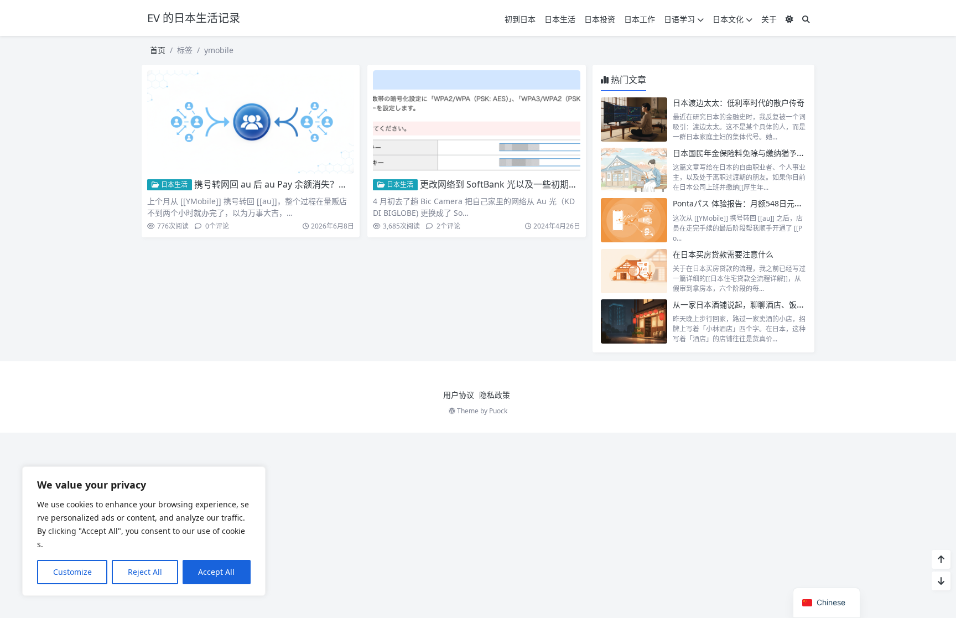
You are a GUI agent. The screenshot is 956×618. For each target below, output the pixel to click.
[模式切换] (789, 19)
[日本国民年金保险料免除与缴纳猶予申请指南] (634, 170)
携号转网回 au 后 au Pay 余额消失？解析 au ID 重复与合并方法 (319, 184)
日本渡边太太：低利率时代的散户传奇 (738, 102)
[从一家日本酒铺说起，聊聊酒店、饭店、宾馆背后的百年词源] (634, 321)
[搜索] (806, 19)
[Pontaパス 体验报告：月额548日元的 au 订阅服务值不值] (634, 220)
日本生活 (559, 19)
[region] (144, 531)
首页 (157, 50)
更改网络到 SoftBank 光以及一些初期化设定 (507, 184)
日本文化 (728, 19)
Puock (498, 411)
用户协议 (458, 395)
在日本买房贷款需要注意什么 (723, 254)
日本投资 (599, 19)
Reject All (145, 572)
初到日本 (520, 19)
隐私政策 (494, 395)
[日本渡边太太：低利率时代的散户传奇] (634, 119)
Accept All (216, 572)
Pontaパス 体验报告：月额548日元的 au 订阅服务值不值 (771, 203)
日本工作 (639, 19)
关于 (769, 19)
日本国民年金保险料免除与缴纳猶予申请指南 (750, 153)
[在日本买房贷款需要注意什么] (634, 271)
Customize (72, 572)
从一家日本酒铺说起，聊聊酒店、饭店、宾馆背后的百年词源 (777, 304)
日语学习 (679, 19)
